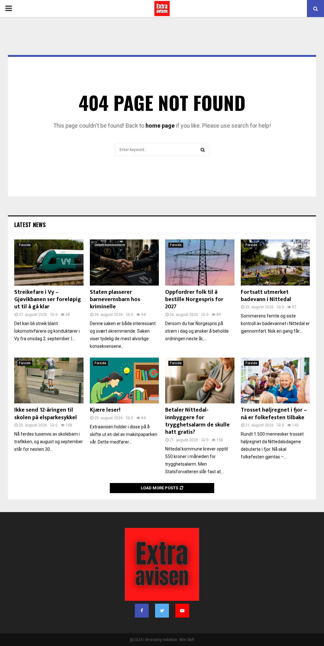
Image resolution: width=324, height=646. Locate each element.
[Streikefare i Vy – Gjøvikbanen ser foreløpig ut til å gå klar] (49, 262)
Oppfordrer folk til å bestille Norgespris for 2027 (194, 299)
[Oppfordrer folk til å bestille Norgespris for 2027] (199, 262)
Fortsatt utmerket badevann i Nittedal (266, 295)
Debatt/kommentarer (110, 245)
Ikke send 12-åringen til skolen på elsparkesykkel (45, 413)
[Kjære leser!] (124, 381)
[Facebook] (142, 611)
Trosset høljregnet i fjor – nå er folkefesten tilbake (274, 413)
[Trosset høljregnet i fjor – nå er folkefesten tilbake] (275, 381)
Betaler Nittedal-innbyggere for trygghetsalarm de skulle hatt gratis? (197, 421)
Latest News (30, 224)
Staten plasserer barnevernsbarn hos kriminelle (115, 299)
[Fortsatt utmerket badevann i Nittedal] (275, 262)
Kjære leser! (105, 410)
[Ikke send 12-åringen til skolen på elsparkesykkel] (49, 381)
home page (160, 125)
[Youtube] (182, 611)
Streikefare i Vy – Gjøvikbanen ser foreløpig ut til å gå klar (47, 299)
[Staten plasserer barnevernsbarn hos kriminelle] (124, 262)
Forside (25, 245)
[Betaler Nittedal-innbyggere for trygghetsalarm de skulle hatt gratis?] (199, 381)
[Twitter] (162, 611)
